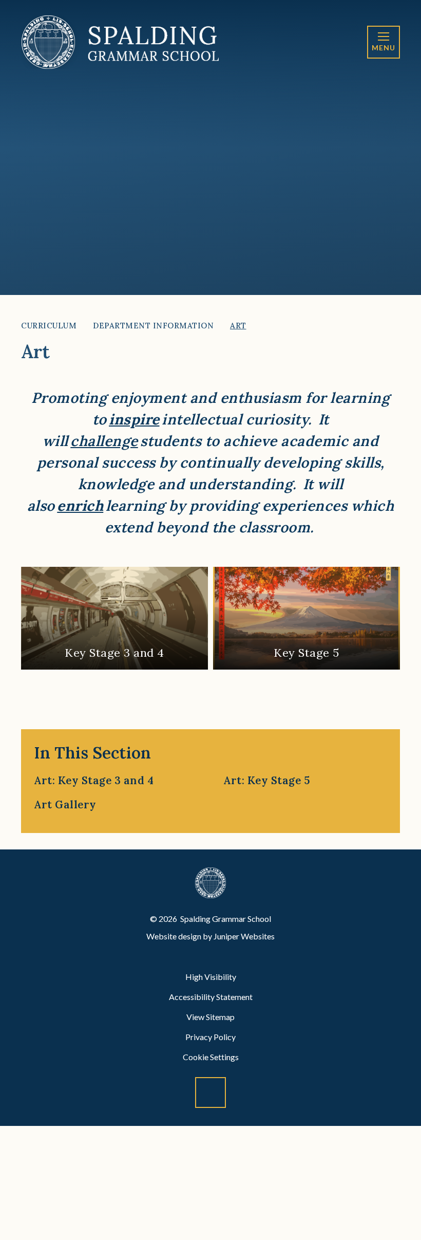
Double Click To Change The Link (114, 618)
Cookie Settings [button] (211, 1057)
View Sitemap (210, 1017)
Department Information (153, 325)
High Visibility (210, 977)
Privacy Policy (210, 1037)
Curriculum (48, 325)
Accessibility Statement (211, 997)
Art (238, 325)
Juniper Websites (244, 936)
